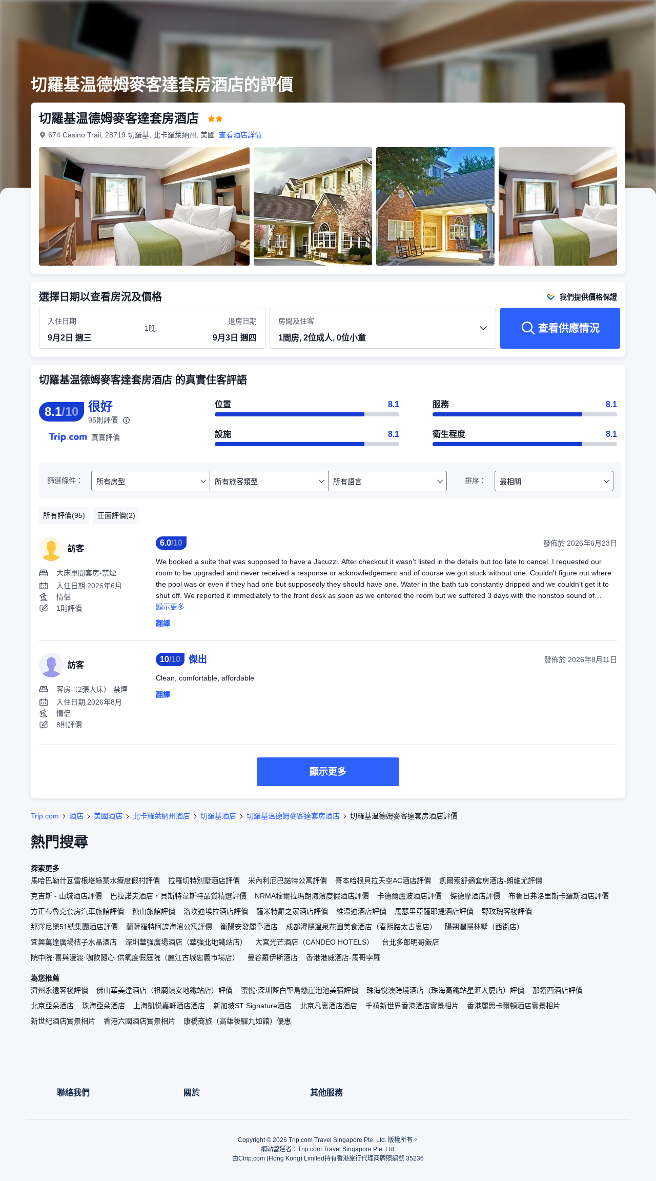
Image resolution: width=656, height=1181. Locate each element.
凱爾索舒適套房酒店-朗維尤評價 (490, 880)
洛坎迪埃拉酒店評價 (215, 911)
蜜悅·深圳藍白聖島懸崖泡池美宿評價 (299, 990)
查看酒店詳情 (240, 135)
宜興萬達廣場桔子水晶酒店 (74, 942)
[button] (587, 17)
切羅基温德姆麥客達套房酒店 (293, 816)
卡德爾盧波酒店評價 (409, 896)
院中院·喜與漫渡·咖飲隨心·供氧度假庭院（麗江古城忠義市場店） (135, 957)
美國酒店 (108, 816)
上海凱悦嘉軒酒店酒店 (169, 1006)
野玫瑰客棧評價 (507, 911)
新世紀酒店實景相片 (63, 1021)
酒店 (76, 816)
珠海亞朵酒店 (103, 1006)
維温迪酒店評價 (361, 911)
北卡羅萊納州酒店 (161, 816)
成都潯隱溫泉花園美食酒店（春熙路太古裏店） (361, 927)
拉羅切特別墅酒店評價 (204, 880)
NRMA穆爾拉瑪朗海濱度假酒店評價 (312, 896)
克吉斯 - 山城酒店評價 (66, 896)
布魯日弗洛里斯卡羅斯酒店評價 (558, 896)
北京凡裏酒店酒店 (328, 1006)
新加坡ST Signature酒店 (252, 1006)
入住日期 (62, 321)
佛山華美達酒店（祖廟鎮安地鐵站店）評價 (164, 990)
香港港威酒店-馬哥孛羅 (343, 957)
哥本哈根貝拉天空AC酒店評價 (383, 880)
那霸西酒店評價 (557, 990)
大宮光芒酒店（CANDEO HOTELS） (314, 942)
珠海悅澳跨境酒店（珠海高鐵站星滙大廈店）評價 (445, 990)
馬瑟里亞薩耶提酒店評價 (434, 911)
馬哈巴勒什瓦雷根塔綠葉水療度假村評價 (95, 880)
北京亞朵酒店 (52, 1006)
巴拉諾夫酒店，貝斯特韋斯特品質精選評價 (178, 896)
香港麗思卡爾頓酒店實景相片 (513, 1006)
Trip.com (45, 816)
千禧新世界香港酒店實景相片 (412, 1006)
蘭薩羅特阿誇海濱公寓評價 (169, 927)
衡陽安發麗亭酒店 (249, 927)
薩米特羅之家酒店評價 (292, 911)
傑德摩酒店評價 (475, 896)
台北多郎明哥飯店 (410, 942)
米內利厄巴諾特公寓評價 (287, 880)
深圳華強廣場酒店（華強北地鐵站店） (186, 942)
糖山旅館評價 (153, 911)
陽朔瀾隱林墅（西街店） (484, 927)
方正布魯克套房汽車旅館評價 (77, 911)
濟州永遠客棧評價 (59, 990)
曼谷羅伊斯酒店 (273, 957)
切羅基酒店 (218, 816)
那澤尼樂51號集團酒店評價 (74, 927)
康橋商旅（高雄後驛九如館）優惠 (237, 1021)
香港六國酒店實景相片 (139, 1021)
